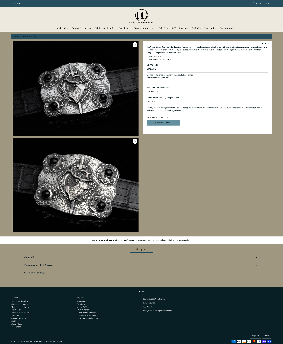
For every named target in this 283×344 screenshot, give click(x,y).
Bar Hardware (226, 28)
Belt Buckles (21, 36)
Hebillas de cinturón (105, 28)
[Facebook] (139, 291)
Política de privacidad (86, 316)
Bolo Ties (163, 28)
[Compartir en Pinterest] (268, 44)
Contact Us (29, 257)
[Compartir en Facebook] (263, 44)
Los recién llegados (59, 28)
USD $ (258, 3)
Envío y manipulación (86, 313)
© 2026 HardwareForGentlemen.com (27, 341)
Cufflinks (196, 28)
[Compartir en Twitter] (266, 44)
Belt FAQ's (81, 304)
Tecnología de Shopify (54, 341)
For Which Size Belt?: (156, 117)
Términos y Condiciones (87, 318)
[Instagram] (143, 291)
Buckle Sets (125, 28)
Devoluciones (83, 310)
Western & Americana (144, 28)
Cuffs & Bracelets (179, 28)
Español (255, 336)
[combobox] (54, 3)
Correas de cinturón (81, 28)
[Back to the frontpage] (13, 36)
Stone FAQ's (82, 307)
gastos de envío (156, 75)
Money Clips (210, 28)
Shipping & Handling (34, 273)
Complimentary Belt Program (38, 265)
